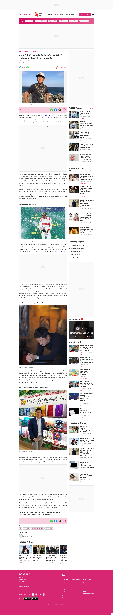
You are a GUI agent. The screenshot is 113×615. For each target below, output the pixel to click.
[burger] (93, 14)
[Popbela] (30, 14)
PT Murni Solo (60, 251)
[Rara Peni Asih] (21, 536)
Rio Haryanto (48, 115)
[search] (77, 14)
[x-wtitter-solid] (59, 109)
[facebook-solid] (55, 109)
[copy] (64, 109)
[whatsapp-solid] (51, 109)
